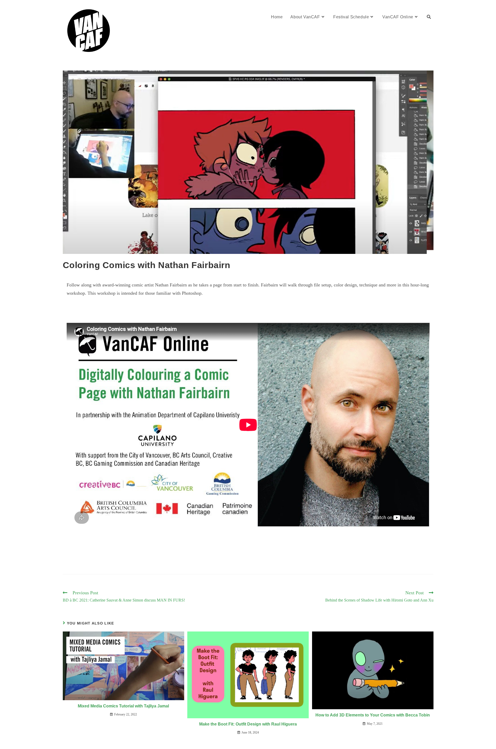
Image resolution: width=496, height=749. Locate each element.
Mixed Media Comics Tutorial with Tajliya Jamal (123, 706)
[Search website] (429, 17)
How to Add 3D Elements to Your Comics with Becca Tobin (372, 715)
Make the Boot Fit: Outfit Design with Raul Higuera (248, 724)
